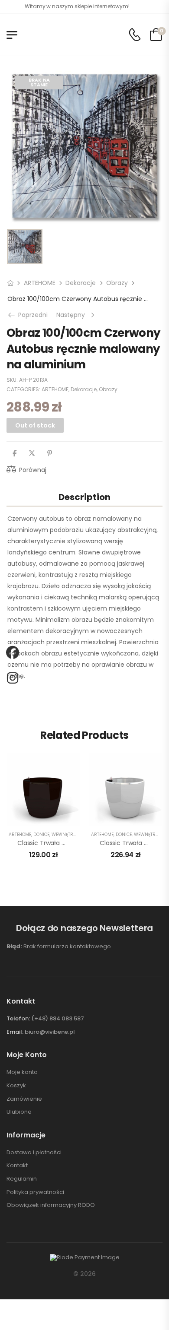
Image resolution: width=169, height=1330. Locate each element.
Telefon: (18, 1018)
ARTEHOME (39, 283)
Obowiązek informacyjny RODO (50, 1205)
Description (84, 497)
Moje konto (22, 1072)
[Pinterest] (49, 453)
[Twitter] (32, 453)
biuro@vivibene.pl (50, 1032)
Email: (14, 1032)
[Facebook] (14, 453)
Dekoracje (80, 283)
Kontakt (17, 1165)
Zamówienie (24, 1099)
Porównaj (32, 470)
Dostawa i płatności (34, 1152)
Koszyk (16, 1085)
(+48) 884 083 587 (57, 1018)
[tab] (84, 497)
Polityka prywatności (35, 1192)
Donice (41, 834)
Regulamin (21, 1178)
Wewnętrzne (66, 834)
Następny (76, 314)
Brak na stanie (39, 82)
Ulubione (19, 1111)
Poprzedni (31, 314)
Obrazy (117, 283)
